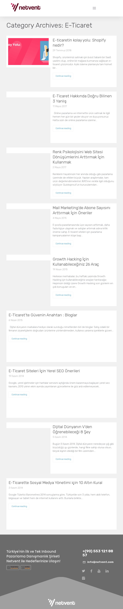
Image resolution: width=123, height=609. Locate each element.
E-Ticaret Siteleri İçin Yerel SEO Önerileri (44, 371)
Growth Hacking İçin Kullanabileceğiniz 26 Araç (76, 262)
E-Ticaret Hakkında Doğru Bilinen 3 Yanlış (82, 98)
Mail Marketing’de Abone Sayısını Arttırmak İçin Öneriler (81, 210)
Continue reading (63, 76)
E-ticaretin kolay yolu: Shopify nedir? (79, 43)
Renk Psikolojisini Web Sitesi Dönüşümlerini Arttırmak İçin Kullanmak (78, 157)
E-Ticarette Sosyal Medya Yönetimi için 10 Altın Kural (55, 482)
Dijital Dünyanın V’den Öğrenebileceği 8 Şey (72, 429)
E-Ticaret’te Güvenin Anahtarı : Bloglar (43, 315)
